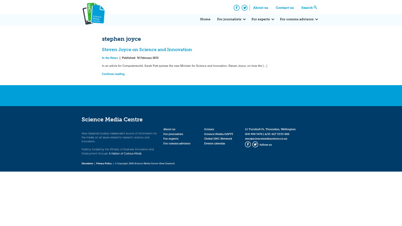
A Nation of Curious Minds (125, 153)
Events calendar (214, 143)
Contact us (285, 8)
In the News (110, 57)
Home (205, 19)
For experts (260, 19)
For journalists (229, 19)
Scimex (209, 129)
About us (260, 8)
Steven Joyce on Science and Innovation (147, 49)
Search (307, 8)
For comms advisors (297, 19)
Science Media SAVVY (218, 134)
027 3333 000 (280, 134)
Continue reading (113, 74)
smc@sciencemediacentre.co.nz (266, 138)
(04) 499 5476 (254, 134)
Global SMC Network (218, 138)
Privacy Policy (104, 163)
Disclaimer (87, 163)
